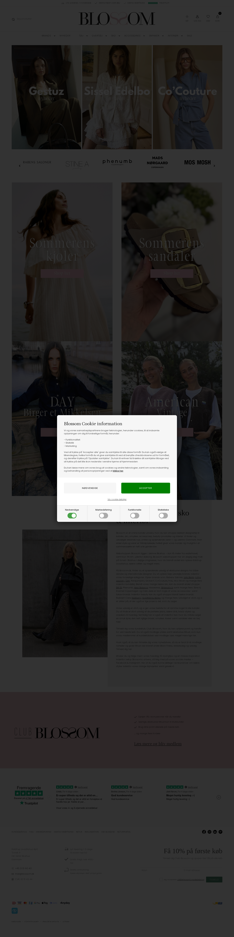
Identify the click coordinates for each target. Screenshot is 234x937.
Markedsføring (103, 509)
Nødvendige (72, 509)
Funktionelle (134, 509)
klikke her (118, 470)
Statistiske (163, 509)
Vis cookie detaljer (117, 499)
